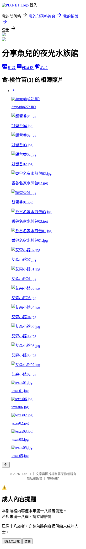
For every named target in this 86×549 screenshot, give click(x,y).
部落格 (28, 68)
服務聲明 (53, 478)
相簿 (12, 68)
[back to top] (6, 465)
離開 (27, 541)
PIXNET (26, 474)
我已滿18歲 (12, 541)
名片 (44, 68)
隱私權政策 (34, 478)
